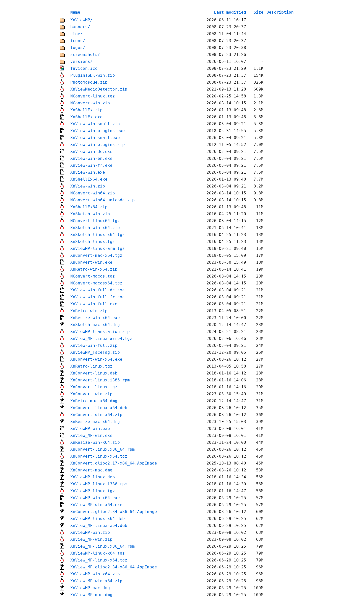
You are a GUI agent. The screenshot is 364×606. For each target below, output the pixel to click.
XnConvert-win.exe (91, 262)
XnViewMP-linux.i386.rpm (98, 484)
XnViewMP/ (81, 20)
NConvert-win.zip (90, 103)
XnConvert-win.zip (91, 394)
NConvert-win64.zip (92, 193)
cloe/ (76, 33)
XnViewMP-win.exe (90, 428)
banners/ (80, 26)
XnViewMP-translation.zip (100, 331)
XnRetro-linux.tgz (91, 366)
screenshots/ (85, 54)
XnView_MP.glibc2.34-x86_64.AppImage (113, 567)
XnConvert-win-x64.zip (96, 414)
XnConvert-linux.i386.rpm (100, 380)
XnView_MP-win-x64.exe (96, 504)
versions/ (81, 61)
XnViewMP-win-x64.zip (95, 574)
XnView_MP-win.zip (91, 539)
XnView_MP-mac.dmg (91, 594)
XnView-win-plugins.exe (97, 130)
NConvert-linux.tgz (92, 96)
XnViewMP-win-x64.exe (95, 497)
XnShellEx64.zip (88, 207)
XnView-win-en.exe (91, 158)
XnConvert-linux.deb (93, 373)
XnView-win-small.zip (95, 123)
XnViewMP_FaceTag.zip (95, 352)
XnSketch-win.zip (90, 213)
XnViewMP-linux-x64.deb (97, 518)
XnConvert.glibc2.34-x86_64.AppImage (113, 511)
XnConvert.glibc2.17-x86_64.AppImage (113, 463)
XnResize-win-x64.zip (95, 442)
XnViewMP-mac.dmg (90, 587)
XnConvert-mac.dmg (91, 470)
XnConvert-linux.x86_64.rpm (102, 449)
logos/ (77, 47)
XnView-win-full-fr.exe (97, 297)
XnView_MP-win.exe (91, 435)
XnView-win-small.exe (95, 137)
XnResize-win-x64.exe (95, 317)
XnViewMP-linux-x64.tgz (97, 553)
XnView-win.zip (87, 186)
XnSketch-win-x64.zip (95, 227)
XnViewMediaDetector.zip (98, 89)
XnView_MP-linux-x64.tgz (98, 560)
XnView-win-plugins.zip (97, 144)
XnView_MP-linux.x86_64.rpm (102, 546)
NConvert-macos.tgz (92, 276)
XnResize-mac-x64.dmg (95, 421)
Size (258, 12)
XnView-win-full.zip (93, 345)
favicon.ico (84, 68)
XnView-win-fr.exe (91, 165)
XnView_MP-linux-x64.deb (98, 525)
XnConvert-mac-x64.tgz (96, 255)
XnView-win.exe (87, 172)
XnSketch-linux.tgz (92, 241)
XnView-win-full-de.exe (97, 290)
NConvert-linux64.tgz (95, 220)
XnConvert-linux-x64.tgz (98, 456)
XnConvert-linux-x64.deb (98, 407)
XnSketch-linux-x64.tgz (97, 234)
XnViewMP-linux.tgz (92, 491)
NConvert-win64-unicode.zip (102, 200)
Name (75, 12)
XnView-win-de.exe (91, 151)
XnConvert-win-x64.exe (96, 359)
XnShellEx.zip (86, 110)
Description (280, 12)
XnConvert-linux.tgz (93, 387)
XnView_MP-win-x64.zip (96, 581)
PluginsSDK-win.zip (92, 75)
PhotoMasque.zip (88, 82)
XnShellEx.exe (86, 117)
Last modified (230, 12)
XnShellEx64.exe (88, 179)
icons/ (77, 40)
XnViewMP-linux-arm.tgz (97, 248)
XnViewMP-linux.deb (92, 477)
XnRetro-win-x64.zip (93, 269)
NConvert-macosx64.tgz (96, 283)
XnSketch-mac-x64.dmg (95, 324)
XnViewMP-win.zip (90, 532)
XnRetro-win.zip (88, 310)
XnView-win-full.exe (93, 304)
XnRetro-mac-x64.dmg (93, 400)
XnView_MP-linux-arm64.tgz (101, 338)
